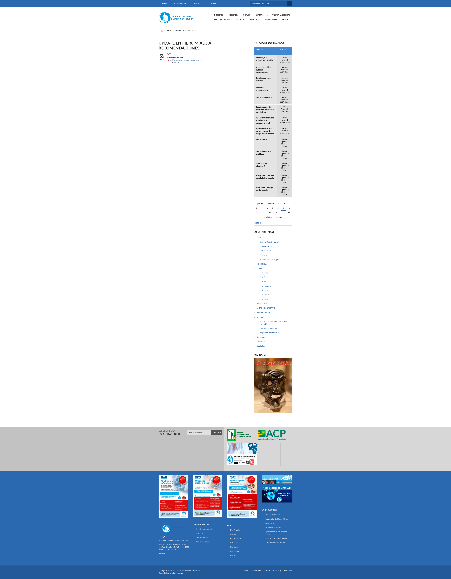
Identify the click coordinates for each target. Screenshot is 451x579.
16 (289, 213)
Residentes (255, 20)
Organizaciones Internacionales (276, 538)
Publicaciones (180, 3)
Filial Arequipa (265, 273)
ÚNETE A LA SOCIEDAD (281, 15)
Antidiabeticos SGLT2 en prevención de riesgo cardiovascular (265, 131)
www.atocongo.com (175, 573)
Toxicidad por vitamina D (261, 165)
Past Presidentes (266, 246)
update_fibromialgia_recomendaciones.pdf (186, 60)
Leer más (162, 554)
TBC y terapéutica (264, 97)
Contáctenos (212, 3)
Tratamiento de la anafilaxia (263, 153)
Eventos (196, 3)
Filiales (246, 15)
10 (289, 208)
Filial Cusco (264, 290)
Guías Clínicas (269, 523)
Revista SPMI (261, 15)
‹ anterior (270, 204)
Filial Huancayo (265, 286)
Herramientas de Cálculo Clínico (276, 519)
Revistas (276, 570)
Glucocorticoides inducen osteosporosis (263, 69)
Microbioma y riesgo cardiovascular (264, 189)
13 (270, 213)
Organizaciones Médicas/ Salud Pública (276, 533)
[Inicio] (176, 17)
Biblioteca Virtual (222, 20)
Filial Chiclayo (265, 295)
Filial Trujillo (264, 277)
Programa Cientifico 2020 (270, 333)
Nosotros (218, 15)
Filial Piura (264, 299)
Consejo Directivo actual (269, 242)
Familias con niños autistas (263, 79)
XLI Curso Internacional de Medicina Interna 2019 (273, 322)
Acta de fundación (202, 542)
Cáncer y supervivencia (262, 89)
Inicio (162, 31)
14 (276, 213)
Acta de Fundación (267, 251)
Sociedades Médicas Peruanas (275, 543)
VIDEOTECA (233, 15)
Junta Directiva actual (204, 529)
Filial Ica (263, 282)
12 (263, 213)
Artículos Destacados (272, 515)
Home (164, 3)
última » (279, 217)
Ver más (257, 223)
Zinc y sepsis (261, 139)
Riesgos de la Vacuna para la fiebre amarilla (265, 177)
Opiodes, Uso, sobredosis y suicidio (264, 59)
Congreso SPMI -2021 (268, 328)
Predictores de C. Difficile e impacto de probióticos (265, 109)
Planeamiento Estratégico (269, 260)
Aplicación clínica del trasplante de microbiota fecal (265, 120)
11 (257, 213)
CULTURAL (286, 20)
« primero (259, 204)
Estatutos (263, 255)
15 (283, 213)
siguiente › (268, 217)
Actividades (256, 570)
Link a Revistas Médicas (273, 527)
